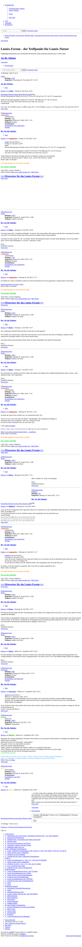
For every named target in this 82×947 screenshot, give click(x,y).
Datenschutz (77, 936)
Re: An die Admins (8, 131)
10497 (13, 720)
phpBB (11, 932)
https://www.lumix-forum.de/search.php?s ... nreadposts (18, 432)
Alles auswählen (10, 426)
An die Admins (8, 58)
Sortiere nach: (54, 815)
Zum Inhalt (4, 41)
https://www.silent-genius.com (20, 172)
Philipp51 (35, 492)
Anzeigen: (36, 815)
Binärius (3, 717)
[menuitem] (16, 8)
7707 (13, 118)
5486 (13, 671)
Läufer (3, 76)
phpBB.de (23, 934)
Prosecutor (4, 670)
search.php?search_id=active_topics (12, 284)
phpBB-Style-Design (27, 936)
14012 (13, 215)
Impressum (69, 936)
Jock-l (3, 768)
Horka (3, 213)
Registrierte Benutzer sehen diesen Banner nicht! (16, 94)
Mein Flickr (35, 172)
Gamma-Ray (5, 115)
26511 (13, 771)
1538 (13, 78)
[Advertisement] (41, 194)
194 (39, 493)
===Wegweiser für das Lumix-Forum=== (22, 176)
